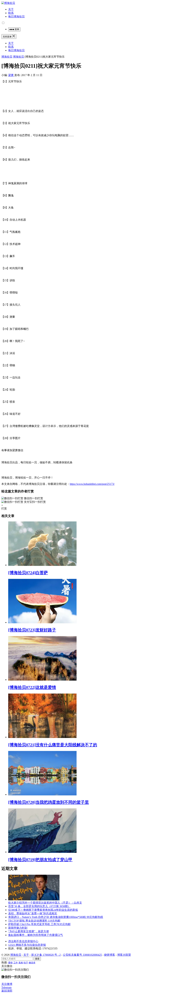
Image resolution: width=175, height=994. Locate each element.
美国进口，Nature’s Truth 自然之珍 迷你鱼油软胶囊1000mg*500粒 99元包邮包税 (55, 917)
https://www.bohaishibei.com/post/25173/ (92, 483)
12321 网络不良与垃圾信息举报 (27, 944)
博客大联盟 (124, 954)
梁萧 (11, 75)
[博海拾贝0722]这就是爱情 (32, 687)
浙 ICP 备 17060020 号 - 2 (46, 954)
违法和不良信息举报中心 (23, 941)
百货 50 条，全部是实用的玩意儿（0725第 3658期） (39, 906)
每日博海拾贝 (16, 16)
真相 (20, 962)
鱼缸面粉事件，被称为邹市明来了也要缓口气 (35, 934)
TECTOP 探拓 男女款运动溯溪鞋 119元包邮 (34, 920)
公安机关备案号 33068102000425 (82, 954)
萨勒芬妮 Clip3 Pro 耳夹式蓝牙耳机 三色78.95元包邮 (39, 924)
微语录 (32, 962)
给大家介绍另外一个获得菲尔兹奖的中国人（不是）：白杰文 (45, 902)
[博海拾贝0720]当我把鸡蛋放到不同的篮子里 (48, 802)
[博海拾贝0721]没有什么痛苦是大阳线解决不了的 (52, 745)
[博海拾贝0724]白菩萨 (28, 572)
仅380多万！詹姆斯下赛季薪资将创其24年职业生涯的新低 (43, 909)
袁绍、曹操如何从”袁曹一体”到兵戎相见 (32, 913)
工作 (15, 962)
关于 (11, 9)
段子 (26, 962)
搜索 (37, 958)
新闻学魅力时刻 (17, 927)
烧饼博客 (109, 954)
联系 (11, 12)
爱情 (10, 962)
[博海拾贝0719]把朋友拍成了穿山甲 (40, 859)
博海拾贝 (6, 56)
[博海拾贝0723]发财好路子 (32, 630)
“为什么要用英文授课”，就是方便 (28, 931)
